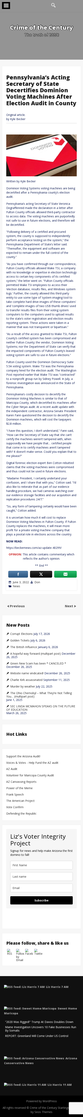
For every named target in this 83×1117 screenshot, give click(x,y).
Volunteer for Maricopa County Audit (30, 775)
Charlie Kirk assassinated (26, 680)
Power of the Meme (19, 788)
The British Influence (23, 647)
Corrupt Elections (21, 634)
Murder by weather (22, 686)
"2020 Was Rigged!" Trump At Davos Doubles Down (39, 1022)
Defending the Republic (21, 813)
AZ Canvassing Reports (21, 782)
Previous (17, 606)
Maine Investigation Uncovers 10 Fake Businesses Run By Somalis (40, 1029)
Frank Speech (15, 794)
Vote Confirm (15, 807)
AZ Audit (11, 769)
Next (69, 606)
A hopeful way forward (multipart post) (35, 653)
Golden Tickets (20, 640)
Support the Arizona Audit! (23, 756)
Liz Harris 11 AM (60, 1085)
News (16, 586)
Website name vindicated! (27, 673)
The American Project (20, 801)
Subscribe (41, 900)
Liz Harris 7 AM (57, 987)
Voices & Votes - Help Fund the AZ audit (32, 763)
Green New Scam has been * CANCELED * (38, 663)
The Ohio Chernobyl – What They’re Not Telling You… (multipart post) (39, 694)
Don (37, 582)
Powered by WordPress (41, 1101)
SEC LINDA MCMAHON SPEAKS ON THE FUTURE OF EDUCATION (40, 708)
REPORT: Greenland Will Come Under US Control (36, 1036)
